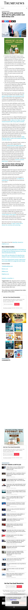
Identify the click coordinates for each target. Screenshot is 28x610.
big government (16, 280)
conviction (4, 282)
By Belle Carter (13, 511)
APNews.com (5, 271)
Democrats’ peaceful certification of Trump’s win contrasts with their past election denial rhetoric (15, 504)
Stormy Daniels (5, 287)
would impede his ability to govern (15, 145)
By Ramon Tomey (13, 506)
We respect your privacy (18, 593)
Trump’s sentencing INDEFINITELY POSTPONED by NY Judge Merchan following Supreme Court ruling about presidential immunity (14, 251)
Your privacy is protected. (7, 457)
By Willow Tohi (13, 521)
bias (10, 280)
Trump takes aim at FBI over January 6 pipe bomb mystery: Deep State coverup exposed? (16, 531)
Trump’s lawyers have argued (9, 214)
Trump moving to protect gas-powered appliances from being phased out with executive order (14, 525)
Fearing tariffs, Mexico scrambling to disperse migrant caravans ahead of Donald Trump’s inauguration (15, 474)
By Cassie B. (13, 500)
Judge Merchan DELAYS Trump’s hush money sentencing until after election (14, 138)
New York (4, 285)
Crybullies (9, 282)
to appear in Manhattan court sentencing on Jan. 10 (13, 96)
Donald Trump (16, 282)
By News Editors (13, 488)
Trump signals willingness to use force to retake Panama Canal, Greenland (15, 520)
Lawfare (20, 284)
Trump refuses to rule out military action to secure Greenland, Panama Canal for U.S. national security (15, 468)
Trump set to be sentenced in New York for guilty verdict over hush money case (15, 559)
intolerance (7, 284)
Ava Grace (10, 19)
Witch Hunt (12, 287)
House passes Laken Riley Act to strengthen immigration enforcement (15, 547)
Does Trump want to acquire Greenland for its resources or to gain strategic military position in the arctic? (16, 491)
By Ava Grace (13, 527)
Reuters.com (5, 269)
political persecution (12, 285)
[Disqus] (14, 378)
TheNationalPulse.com (7, 266)
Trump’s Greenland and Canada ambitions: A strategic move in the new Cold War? (15, 515)
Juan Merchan (14, 284)
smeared (23, 285)
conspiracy (22, 280)
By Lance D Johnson (14, 494)
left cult (24, 284)
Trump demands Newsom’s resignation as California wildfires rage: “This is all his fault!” (15, 480)
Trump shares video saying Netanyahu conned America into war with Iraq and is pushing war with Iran (16, 485)
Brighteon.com (5, 274)
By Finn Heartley (13, 516)
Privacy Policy (13, 599)
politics (19, 285)
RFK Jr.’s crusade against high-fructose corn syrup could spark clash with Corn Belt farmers (15, 498)
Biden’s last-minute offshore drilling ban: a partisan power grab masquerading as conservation (15, 575)
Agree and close (15, 602)
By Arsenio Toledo (14, 470)
